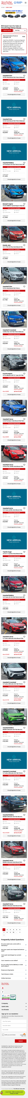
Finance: (16, 87)
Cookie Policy (12, 1081)
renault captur (8, 204)
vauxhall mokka (8, 163)
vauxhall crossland (9, 330)
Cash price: (5, 87)
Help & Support (12, 1085)
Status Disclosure (16, 1083)
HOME (3, 7)
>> (4, 935)
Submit (21, 1041)
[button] (25, 66)
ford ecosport (7, 374)
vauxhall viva (7, 76)
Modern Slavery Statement (14, 1082)
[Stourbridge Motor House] (7, 2)
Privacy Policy (5, 1081)
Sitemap (18, 1085)
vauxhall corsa (8, 419)
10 (13, 932)
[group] (14, 64)
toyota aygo (7, 552)
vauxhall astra (8, 508)
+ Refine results (7, 30)
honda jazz (7, 245)
